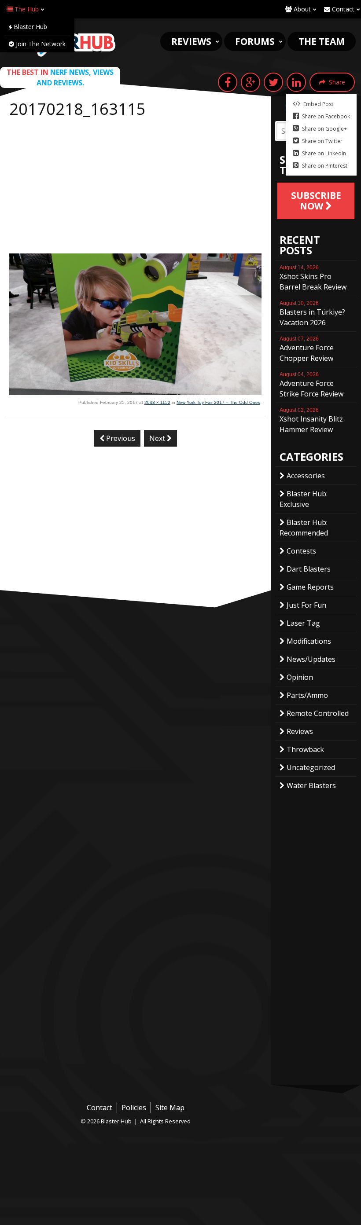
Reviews (191, 41)
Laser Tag (303, 623)
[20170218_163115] (135, 392)
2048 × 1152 (157, 402)
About (301, 9)
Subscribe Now (316, 200)
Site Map (169, 1107)
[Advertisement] (135, 187)
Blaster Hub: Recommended (304, 527)
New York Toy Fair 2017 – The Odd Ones (218, 402)
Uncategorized (311, 767)
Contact (342, 9)
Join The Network (40, 44)
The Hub (26, 9)
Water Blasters (311, 785)
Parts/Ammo (307, 695)
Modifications (309, 641)
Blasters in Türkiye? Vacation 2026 (312, 313)
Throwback (305, 749)
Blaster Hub (29, 26)
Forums (255, 41)
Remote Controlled (318, 713)
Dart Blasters (309, 569)
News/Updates (311, 659)
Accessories (306, 475)
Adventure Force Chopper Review (307, 349)
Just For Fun (306, 605)
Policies (134, 1107)
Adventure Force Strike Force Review (311, 385)
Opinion (300, 677)
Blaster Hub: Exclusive (304, 499)
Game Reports (310, 587)
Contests (301, 551)
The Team (321, 41)
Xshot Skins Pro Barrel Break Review (313, 278)
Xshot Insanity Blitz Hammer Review (311, 420)
